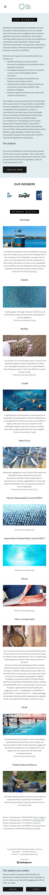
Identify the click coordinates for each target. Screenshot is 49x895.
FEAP (33, 756)
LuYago (37, 826)
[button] (5, 6)
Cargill (33, 432)
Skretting (33, 271)
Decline (13, 889)
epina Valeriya (34, 828)
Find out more (15, 170)
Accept (36, 889)
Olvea (33, 320)
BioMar (33, 375)
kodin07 (36, 823)
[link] (24, 6)
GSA (29, 805)
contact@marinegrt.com (29, 854)
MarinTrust (33, 489)
